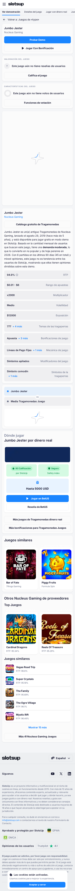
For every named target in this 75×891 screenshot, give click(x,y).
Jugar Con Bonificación (40, 48)
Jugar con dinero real (56, 11)
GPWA (56, 830)
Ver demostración (11, 11)
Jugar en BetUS (40, 498)
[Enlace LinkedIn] (69, 773)
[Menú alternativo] (4, 4)
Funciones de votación (37, 102)
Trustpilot (48, 845)
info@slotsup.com (11, 820)
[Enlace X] (61, 773)
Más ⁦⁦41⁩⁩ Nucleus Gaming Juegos (38, 736)
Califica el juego (37, 75)
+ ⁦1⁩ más (37, 350)
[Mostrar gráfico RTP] (17, 275)
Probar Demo (37, 39)
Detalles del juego (33, 11)
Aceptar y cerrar (37, 884)
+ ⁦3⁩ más (23, 338)
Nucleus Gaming (13, 216)
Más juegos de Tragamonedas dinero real (37, 519)
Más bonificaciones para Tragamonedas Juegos (37, 527)
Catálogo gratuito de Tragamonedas (37, 224)
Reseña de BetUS (37, 506)
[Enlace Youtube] (52, 773)
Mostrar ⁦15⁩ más (37, 727)
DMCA (12, 837)
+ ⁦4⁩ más (17, 326)
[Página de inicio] (16, 4)
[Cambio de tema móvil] (69, 4)
